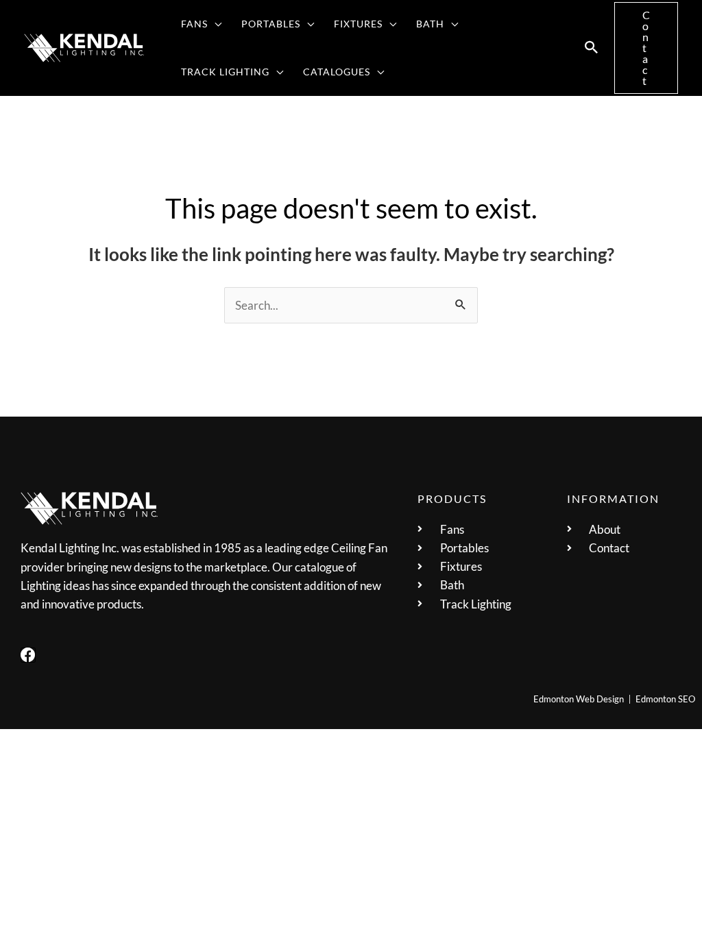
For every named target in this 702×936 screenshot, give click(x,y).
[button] (215, 24)
